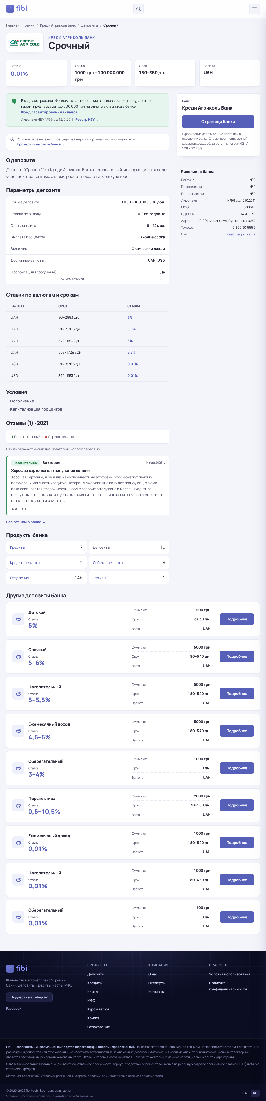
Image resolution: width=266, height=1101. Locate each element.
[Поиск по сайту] (138, 9)
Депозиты (89, 25)
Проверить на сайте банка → (41, 144)
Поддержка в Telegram (29, 997)
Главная (12, 25)
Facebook (13, 1008)
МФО (91, 1000)
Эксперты (156, 983)
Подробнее (237, 619)
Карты (92, 991)
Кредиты (17, 547)
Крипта (93, 1018)
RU (255, 1093)
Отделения (19, 577)
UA (244, 1093)
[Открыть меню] (254, 9)
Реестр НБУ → (87, 119)
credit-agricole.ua (241, 234)
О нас (153, 974)
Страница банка (218, 121)
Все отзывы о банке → (26, 521)
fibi (18, 8)
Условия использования (230, 974)
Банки (30, 25)
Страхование (98, 1027)
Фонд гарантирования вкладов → (51, 112)
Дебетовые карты (108, 562)
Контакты (156, 991)
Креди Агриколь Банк (58, 25)
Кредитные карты (25, 562)
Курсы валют (98, 1009)
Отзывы (99, 577)
